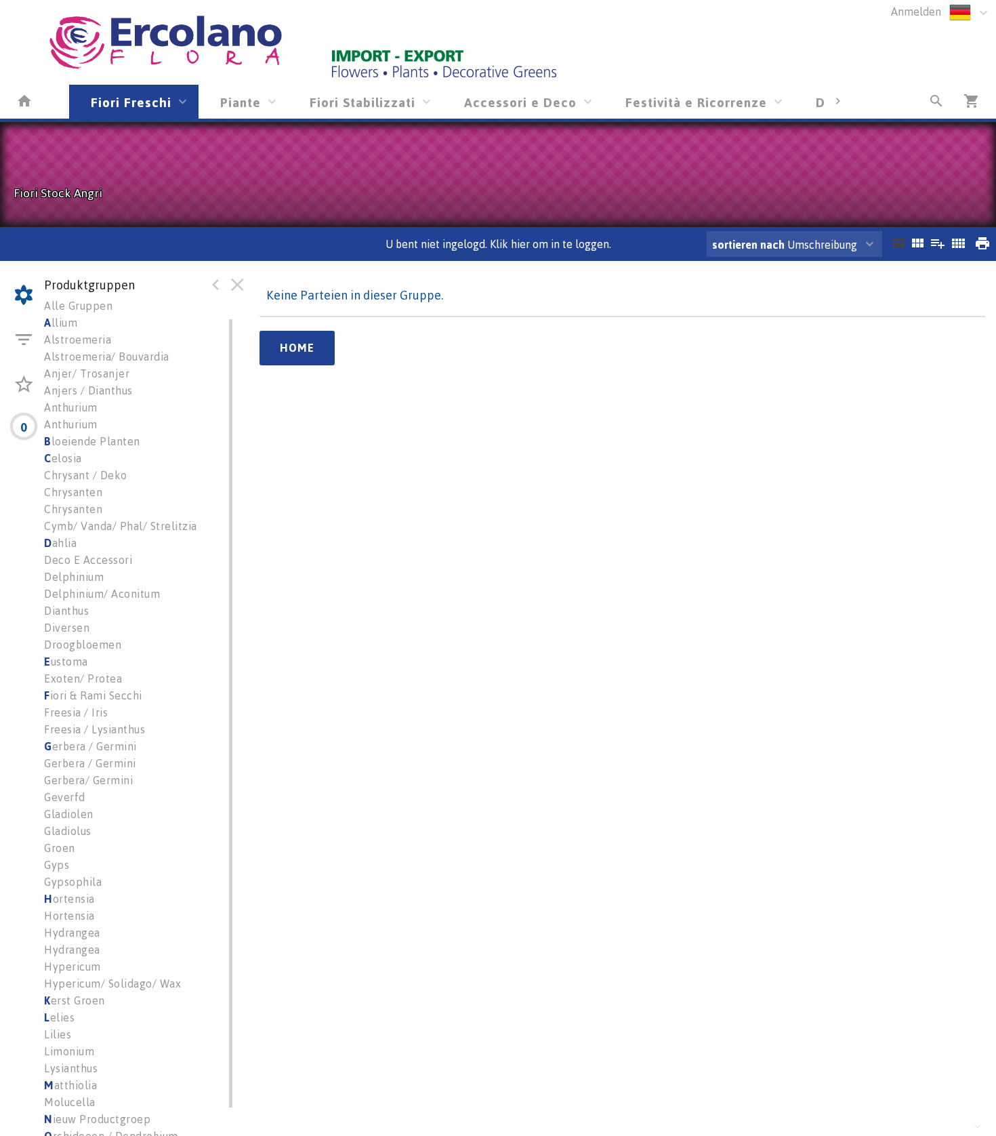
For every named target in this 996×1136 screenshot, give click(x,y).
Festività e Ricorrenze (696, 102)
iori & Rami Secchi (93, 695)
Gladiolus (67, 831)
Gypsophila (73, 882)
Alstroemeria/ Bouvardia (106, 356)
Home (297, 347)
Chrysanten (73, 492)
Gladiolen (69, 814)
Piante (240, 102)
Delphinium (74, 577)
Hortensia (69, 915)
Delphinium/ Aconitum (102, 594)
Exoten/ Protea (83, 678)
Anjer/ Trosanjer (86, 373)
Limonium (69, 1051)
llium (60, 322)
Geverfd (64, 797)
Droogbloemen (82, 644)
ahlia (60, 543)
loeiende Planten (92, 441)
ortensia (69, 899)
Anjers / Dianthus (88, 390)
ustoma (66, 661)
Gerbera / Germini (90, 763)
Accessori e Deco (520, 102)
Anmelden (916, 11)
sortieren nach (749, 244)
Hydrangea (72, 932)
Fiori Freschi (131, 102)
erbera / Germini (90, 746)
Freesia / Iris (76, 712)
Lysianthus (71, 1068)
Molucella (70, 1102)
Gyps (56, 865)
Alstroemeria (77, 339)
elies (59, 1017)
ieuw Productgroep (97, 1119)
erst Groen (74, 1000)
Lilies (57, 1034)
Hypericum (72, 966)
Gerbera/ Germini (88, 780)
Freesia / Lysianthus (94, 729)
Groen (59, 848)
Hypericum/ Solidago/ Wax (112, 983)
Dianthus (66, 610)
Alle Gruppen (78, 305)
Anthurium (71, 407)
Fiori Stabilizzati (362, 102)
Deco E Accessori (88, 560)
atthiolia (70, 1085)
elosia (63, 458)
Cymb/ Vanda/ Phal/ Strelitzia (120, 526)
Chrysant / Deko (85, 475)
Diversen (66, 627)
